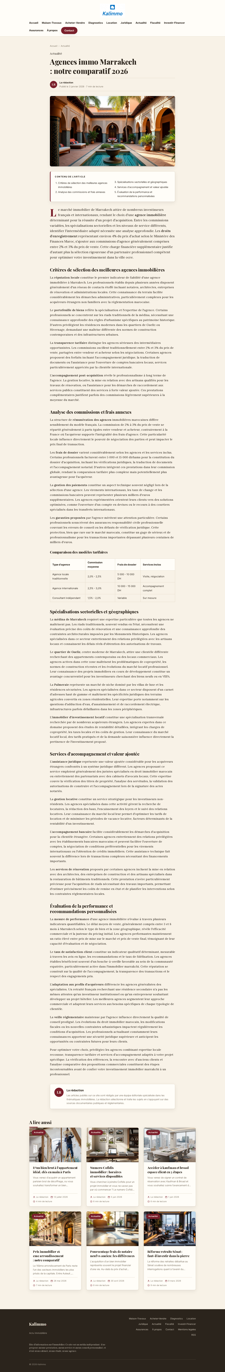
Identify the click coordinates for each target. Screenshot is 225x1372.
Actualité (141, 22)
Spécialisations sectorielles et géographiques (142, 182)
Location (111, 22)
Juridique (126, 22)
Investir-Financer (174, 22)
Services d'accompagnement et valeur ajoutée (142, 187)
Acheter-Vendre (75, 22)
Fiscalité (155, 22)
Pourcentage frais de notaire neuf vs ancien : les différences (112, 1253)
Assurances (36, 30)
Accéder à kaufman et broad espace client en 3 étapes (168, 1169)
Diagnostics (95, 22)
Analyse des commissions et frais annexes (81, 192)
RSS (193, 1335)
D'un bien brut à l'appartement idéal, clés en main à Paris (55, 1169)
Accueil (33, 22)
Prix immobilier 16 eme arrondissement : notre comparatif (48, 1255)
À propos (52, 30)
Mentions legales (187, 1329)
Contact (69, 30)
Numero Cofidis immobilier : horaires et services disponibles (106, 1171)
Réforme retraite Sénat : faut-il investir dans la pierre (168, 1253)
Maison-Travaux (52, 22)
